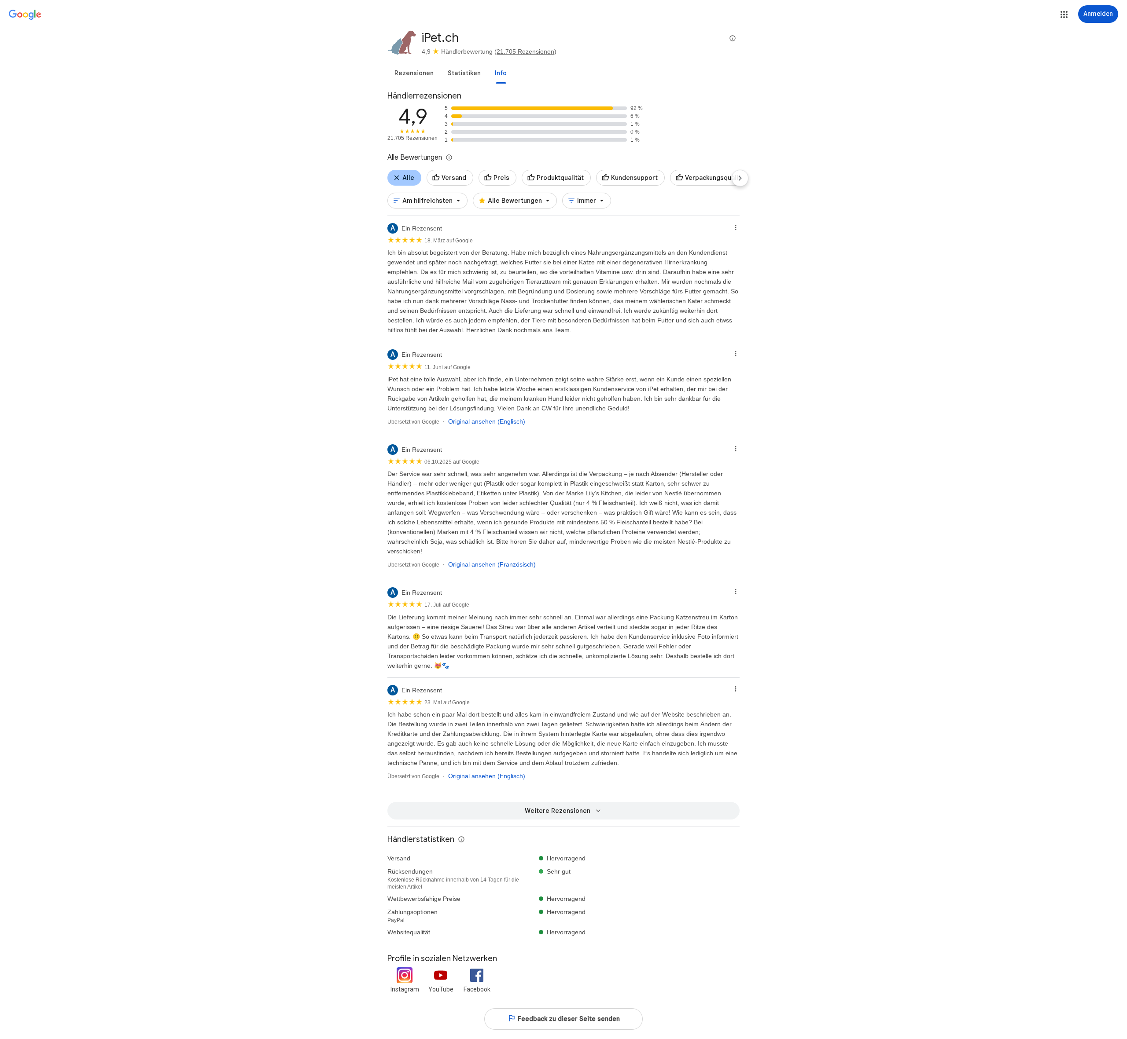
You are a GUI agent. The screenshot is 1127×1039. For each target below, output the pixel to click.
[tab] (414, 73)
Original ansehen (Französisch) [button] (492, 564)
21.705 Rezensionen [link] (525, 51)
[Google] (25, 15)
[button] (1064, 14)
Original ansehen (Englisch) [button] (486, 421)
